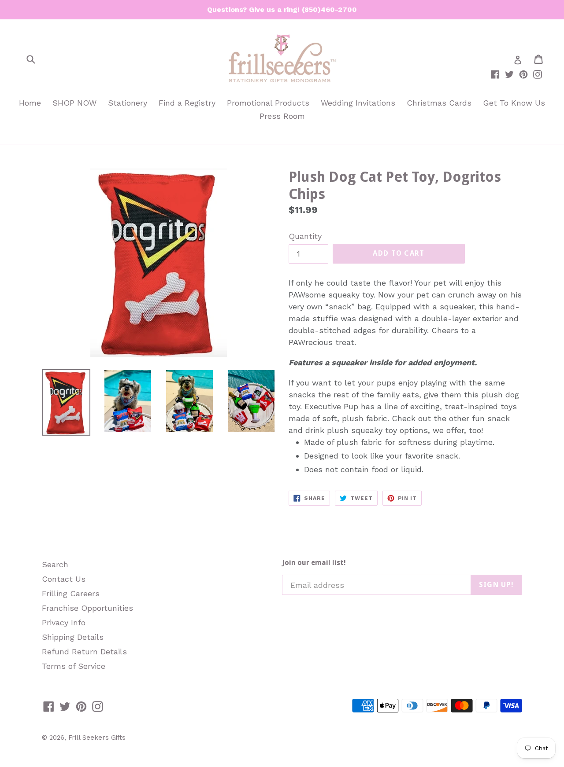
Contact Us (63, 579)
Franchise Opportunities (87, 608)
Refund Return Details (84, 651)
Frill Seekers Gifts (97, 737)
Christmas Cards (439, 102)
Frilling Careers (71, 593)
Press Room (282, 116)
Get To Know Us (514, 102)
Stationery (127, 102)
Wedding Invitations (358, 102)
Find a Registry (187, 102)
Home (30, 102)
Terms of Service (73, 666)
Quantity (305, 236)
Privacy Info (63, 622)
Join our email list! (314, 562)
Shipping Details (73, 637)
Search (55, 564)
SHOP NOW (74, 102)
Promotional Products (268, 102)
